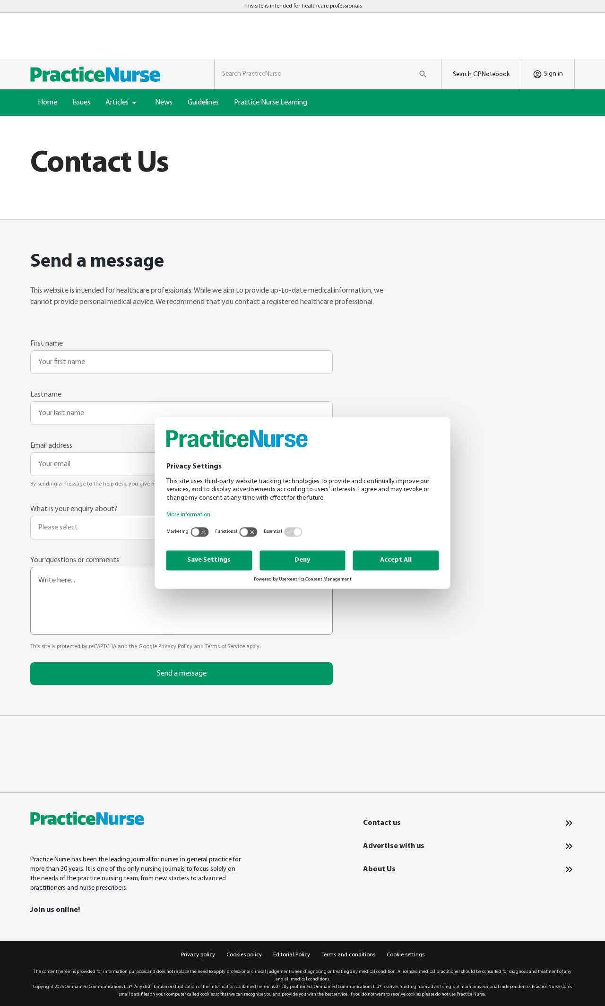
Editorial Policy (291, 955)
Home (47, 102)
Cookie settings (405, 955)
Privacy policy (198, 955)
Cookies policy (244, 955)
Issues (81, 102)
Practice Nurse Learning (270, 102)
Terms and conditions (348, 955)
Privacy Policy (175, 647)
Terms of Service (225, 647)
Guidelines (203, 102)
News (164, 102)
